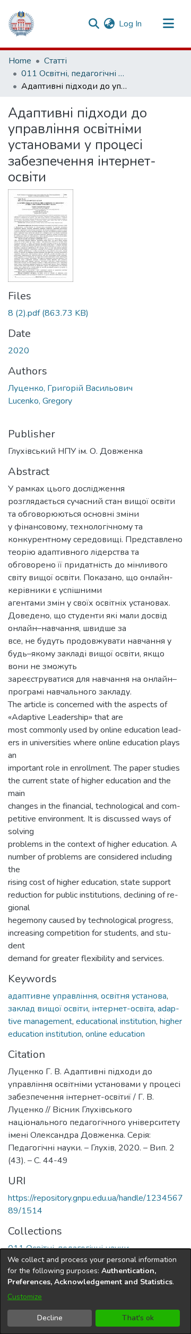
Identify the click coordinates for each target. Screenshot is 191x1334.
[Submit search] (93, 23)
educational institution (116, 1021)
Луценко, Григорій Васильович (70, 388)
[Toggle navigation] (168, 24)
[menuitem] (109, 23)
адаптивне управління (52, 996)
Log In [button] (131, 24)
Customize (24, 1297)
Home (19, 61)
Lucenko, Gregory (40, 401)
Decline (50, 1318)
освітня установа (134, 996)
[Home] (21, 24)
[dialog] (95, 1291)
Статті (55, 61)
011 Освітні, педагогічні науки (74, 73)
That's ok (138, 1318)
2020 (18, 351)
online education (115, 1034)
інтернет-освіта (123, 1009)
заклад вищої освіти (48, 1009)
